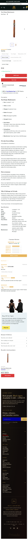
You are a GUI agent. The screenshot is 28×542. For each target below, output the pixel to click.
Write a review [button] (14, 255)
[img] (4, 264)
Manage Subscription (7, 464)
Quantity (3, 50)
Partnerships (5, 477)
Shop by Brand (6, 436)
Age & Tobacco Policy (7, 489)
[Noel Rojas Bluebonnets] (7, 358)
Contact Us (5, 460)
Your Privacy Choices (7, 492)
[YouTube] (14, 528)
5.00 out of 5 (17, 242)
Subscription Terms (7, 487)
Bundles (4, 438)
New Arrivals (5, 435)
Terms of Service (6, 485)
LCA (3, 452)
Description (4, 97)
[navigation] (12, 45)
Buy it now (14, 79)
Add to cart (16, 75)
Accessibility (5, 490)
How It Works (5, 448)
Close (26, 1)
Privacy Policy (15, 422)
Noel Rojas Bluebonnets (6, 368)
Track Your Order (6, 463)
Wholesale (5, 474)
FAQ (3, 461)
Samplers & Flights (6, 439)
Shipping (4, 465)
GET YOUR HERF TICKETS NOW (13, 1)
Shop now (6, 327)
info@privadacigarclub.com (9, 406)
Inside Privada (5, 449)
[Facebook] (17, 528)
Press (4, 476)
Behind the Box (6, 454)
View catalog (2, 7)
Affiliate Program (6, 479)
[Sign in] (23, 7)
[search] (4, 7)
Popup (11, 71)
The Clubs (5, 447)
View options (8, 375)
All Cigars (5, 433)
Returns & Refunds (6, 467)
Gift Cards (5, 441)
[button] (4, 49)
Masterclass (5, 451)
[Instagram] (10, 528)
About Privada (5, 473)
